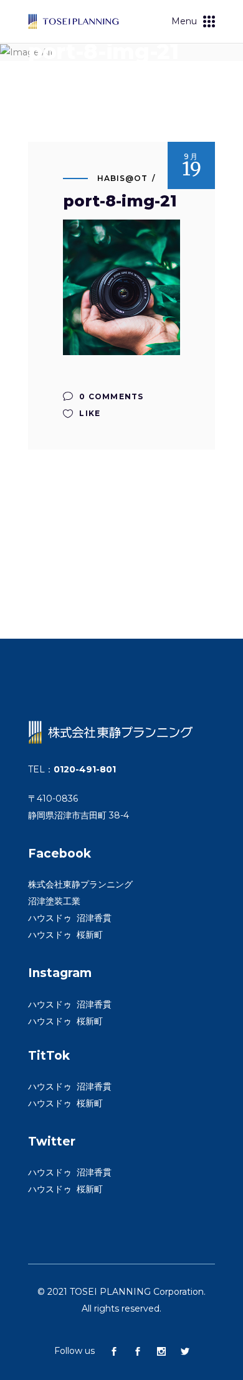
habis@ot (122, 178)
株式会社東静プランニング (80, 884)
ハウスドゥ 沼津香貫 (70, 918)
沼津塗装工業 (54, 901)
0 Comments (110, 396)
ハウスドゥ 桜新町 (65, 934)
